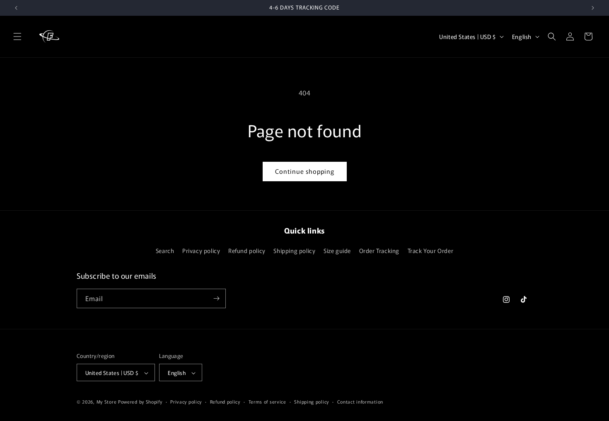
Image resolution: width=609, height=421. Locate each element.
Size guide (337, 251)
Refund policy (247, 251)
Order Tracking (379, 251)
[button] (17, 36)
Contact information (360, 401)
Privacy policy (201, 251)
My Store (107, 402)
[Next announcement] (593, 8)
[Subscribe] (216, 298)
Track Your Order (431, 251)
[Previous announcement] (16, 8)
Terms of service (267, 401)
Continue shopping (304, 171)
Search (165, 251)
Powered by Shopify (140, 402)
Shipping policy (294, 251)
